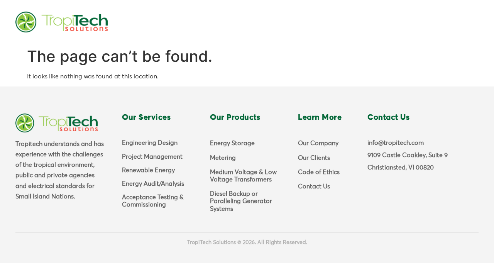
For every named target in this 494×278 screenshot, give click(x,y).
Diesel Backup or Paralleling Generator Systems (241, 201)
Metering (223, 158)
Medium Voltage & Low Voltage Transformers (243, 176)
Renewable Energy (148, 170)
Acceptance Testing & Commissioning (153, 201)
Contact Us (314, 186)
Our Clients (314, 158)
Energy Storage (232, 143)
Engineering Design (150, 143)
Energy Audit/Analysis (153, 184)
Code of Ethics (319, 172)
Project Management (152, 157)
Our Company (318, 143)
